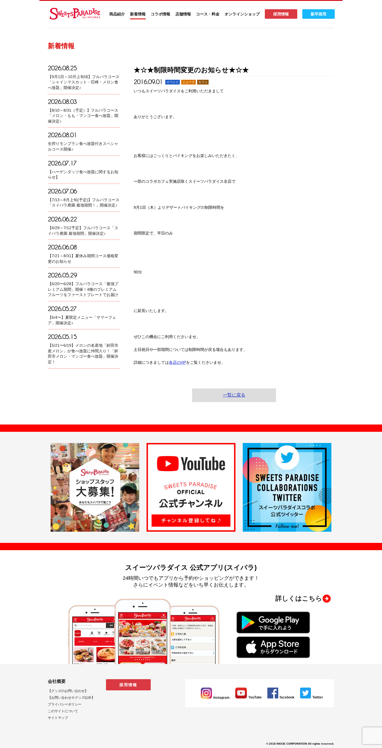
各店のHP (177, 362)
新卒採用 (318, 14)
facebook (287, 697)
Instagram (221, 698)
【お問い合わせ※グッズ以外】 (71, 698)
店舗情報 (183, 14)
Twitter (317, 697)
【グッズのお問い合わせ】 (68, 691)
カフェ (202, 82)
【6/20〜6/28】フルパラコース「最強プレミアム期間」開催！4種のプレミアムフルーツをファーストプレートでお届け (83, 289)
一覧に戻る (234, 395)
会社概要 (57, 681)
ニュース (188, 82)
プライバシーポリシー (64, 704)
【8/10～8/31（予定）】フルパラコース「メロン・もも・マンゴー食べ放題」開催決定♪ (83, 115)
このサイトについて (63, 711)
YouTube (255, 697)
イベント (172, 82)
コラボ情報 (160, 14)
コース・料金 (208, 14)
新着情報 (138, 14)
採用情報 (281, 14)
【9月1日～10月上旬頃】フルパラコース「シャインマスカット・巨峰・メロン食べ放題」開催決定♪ (83, 82)
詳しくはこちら (298, 598)
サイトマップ (58, 718)
